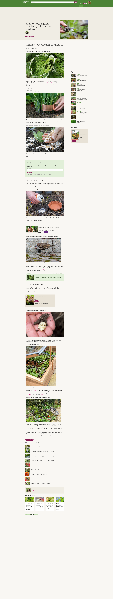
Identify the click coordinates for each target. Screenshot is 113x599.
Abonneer (85, 3)
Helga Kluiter (34, 490)
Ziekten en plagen (29, 514)
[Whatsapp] (31, 39)
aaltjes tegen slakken (39, 291)
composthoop (28, 394)
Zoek (76, 2)
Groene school (31, 20)
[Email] (29, 39)
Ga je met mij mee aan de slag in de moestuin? (47, 225)
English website (86, 5)
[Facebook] (26, 39)
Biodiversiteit (36, 20)
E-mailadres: (29, 168)
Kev (46, 262)
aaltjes (45, 287)
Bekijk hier (46, 232)
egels (44, 269)
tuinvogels (42, 394)
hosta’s (36, 119)
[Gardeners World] (26, 2)
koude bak (34, 390)
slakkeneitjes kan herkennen (36, 338)
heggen (35, 428)
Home (26, 20)
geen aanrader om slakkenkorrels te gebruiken (44, 82)
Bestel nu (81, 3)
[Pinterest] (28, 39)
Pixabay (49, 262)
